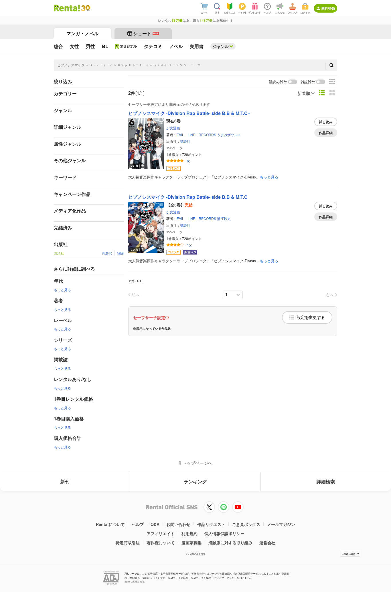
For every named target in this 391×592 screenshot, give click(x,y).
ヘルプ (138, 524)
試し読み (326, 121)
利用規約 (189, 533)
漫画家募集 (191, 542)
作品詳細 (326, 132)
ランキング (195, 481)
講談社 (185, 141)
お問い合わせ (178, 524)
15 (189, 245)
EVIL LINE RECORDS (196, 134)
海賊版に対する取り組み (230, 542)
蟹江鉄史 (224, 218)
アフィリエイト (161, 533)
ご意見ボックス (246, 524)
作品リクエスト (211, 524)
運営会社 (267, 542)
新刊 (65, 481)
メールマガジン (281, 524)
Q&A (155, 524)
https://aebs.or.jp (135, 582)
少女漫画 (173, 127)
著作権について (161, 542)
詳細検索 (326, 481)
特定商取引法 (128, 542)
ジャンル (221, 46)
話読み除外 (278, 82)
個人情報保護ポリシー (224, 533)
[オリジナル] (126, 46)
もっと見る (62, 289)
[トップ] (67, 8)
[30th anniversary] (85, 8)
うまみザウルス (229, 134)
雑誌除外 (308, 82)
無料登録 (328, 8)
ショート (146, 33)
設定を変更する (311, 317)
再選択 (107, 253)
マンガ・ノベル (82, 33)
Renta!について (110, 524)
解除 (120, 253)
